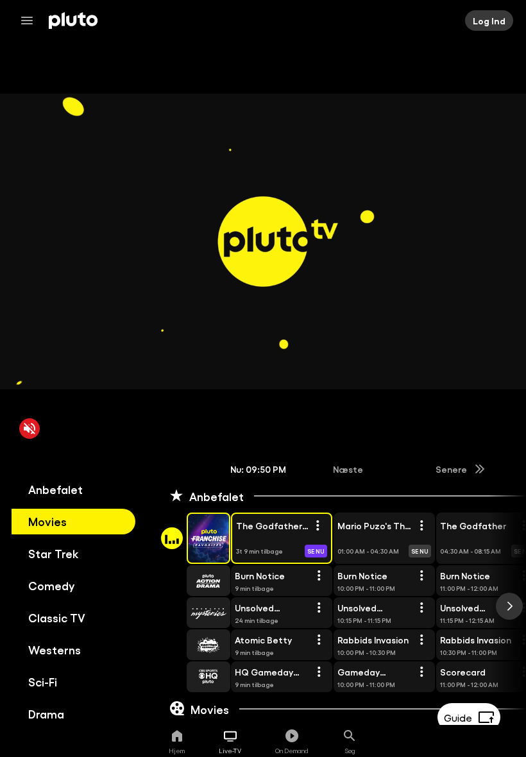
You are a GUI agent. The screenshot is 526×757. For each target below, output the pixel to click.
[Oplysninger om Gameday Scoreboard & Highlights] (421, 672)
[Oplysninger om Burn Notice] (319, 576)
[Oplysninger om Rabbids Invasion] (421, 640)
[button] (193, 538)
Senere (451, 469)
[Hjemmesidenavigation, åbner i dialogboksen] (31, 20)
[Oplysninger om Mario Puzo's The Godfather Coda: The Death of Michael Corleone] (421, 526)
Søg (350, 750)
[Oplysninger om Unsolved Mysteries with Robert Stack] (319, 608)
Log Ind (489, 20)
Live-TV (230, 750)
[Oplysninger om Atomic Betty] (319, 640)
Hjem (177, 750)
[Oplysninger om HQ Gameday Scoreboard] (319, 672)
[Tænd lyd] (29, 428)
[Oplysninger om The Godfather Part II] (317, 526)
